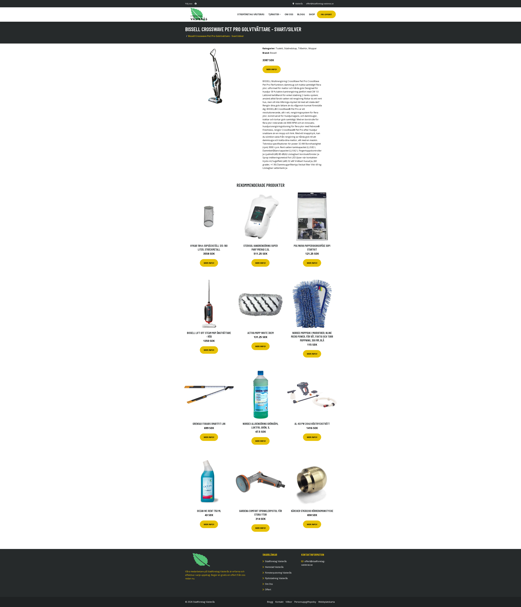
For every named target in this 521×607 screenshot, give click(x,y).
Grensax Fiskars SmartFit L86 (209, 423)
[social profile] (196, 3)
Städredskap (290, 48)
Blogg (301, 14)
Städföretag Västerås (250, 14)
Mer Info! (271, 69)
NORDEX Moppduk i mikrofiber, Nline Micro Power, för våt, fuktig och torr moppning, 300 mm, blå (312, 336)
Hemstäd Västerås (274, 567)
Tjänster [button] (273, 14)
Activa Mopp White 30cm (260, 332)
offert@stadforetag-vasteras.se (320, 3)
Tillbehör (302, 48)
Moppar (312, 48)
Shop (312, 14)
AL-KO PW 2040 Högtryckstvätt (312, 423)
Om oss (289, 14)
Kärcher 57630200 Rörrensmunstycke (312, 510)
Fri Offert (326, 14)
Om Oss (269, 583)
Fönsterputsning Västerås (278, 572)
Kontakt (279, 601)
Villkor (289, 601)
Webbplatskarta (326, 601)
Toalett (279, 48)
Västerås (299, 3)
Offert (268, 589)
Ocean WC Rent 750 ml (209, 510)
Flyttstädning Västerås (276, 578)
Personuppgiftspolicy (305, 601)
